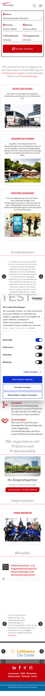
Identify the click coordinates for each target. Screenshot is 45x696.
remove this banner (30, 687)
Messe (8, 14)
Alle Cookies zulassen (22, 379)
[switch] (38, 347)
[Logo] (7, 3)
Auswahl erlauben (22, 387)
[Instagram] (30, 667)
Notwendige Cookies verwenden (22, 395)
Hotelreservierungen (13, 73)
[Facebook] (20, 667)
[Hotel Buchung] (23, 116)
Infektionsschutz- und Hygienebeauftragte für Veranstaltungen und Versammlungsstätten (24, 570)
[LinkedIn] (14, 667)
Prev (4, 276)
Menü (41, 6)
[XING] (25, 667)
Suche (34, 676)
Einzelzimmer (12, 35)
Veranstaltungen (29, 76)
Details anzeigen (31, 372)
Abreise (28, 25)
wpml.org (20, 685)
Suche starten (24, 48)
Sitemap (26, 676)
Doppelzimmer (32, 35)
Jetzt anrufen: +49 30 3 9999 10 (22, 489)
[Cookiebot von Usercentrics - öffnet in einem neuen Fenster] (32, 298)
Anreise (8, 25)
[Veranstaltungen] (23, 170)
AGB (22, 673)
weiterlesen (12, 635)
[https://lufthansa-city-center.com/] (22, 651)
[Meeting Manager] (23, 224)
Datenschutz (14, 676)
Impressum (13, 673)
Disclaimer (32, 673)
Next (41, 276)
